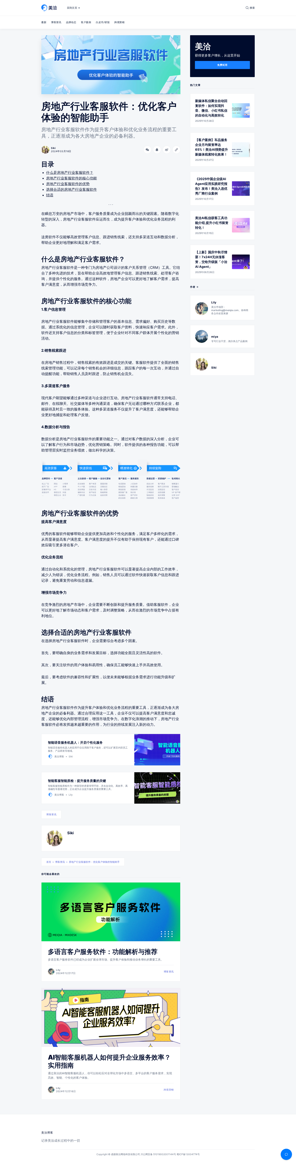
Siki (70, 833)
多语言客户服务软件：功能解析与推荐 (102, 952)
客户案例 (86, 22)
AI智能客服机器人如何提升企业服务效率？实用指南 (109, 1061)
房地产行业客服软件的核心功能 (71, 178)
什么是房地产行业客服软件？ (69, 172)
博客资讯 (56, 22)
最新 (43, 22)
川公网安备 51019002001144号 (158, 1154)
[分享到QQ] (157, 150)
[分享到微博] (167, 150)
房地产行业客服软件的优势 (68, 184)
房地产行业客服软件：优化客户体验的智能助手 (94, 861)
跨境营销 (119, 22)
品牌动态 (71, 22)
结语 (49, 195)
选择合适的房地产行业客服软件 (71, 189)
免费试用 (222, 64)
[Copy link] (176, 150)
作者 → (194, 286)
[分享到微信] (147, 150)
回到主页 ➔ (73, 7)
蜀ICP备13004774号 (188, 1154)
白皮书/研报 (103, 22)
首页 (48, 861)
